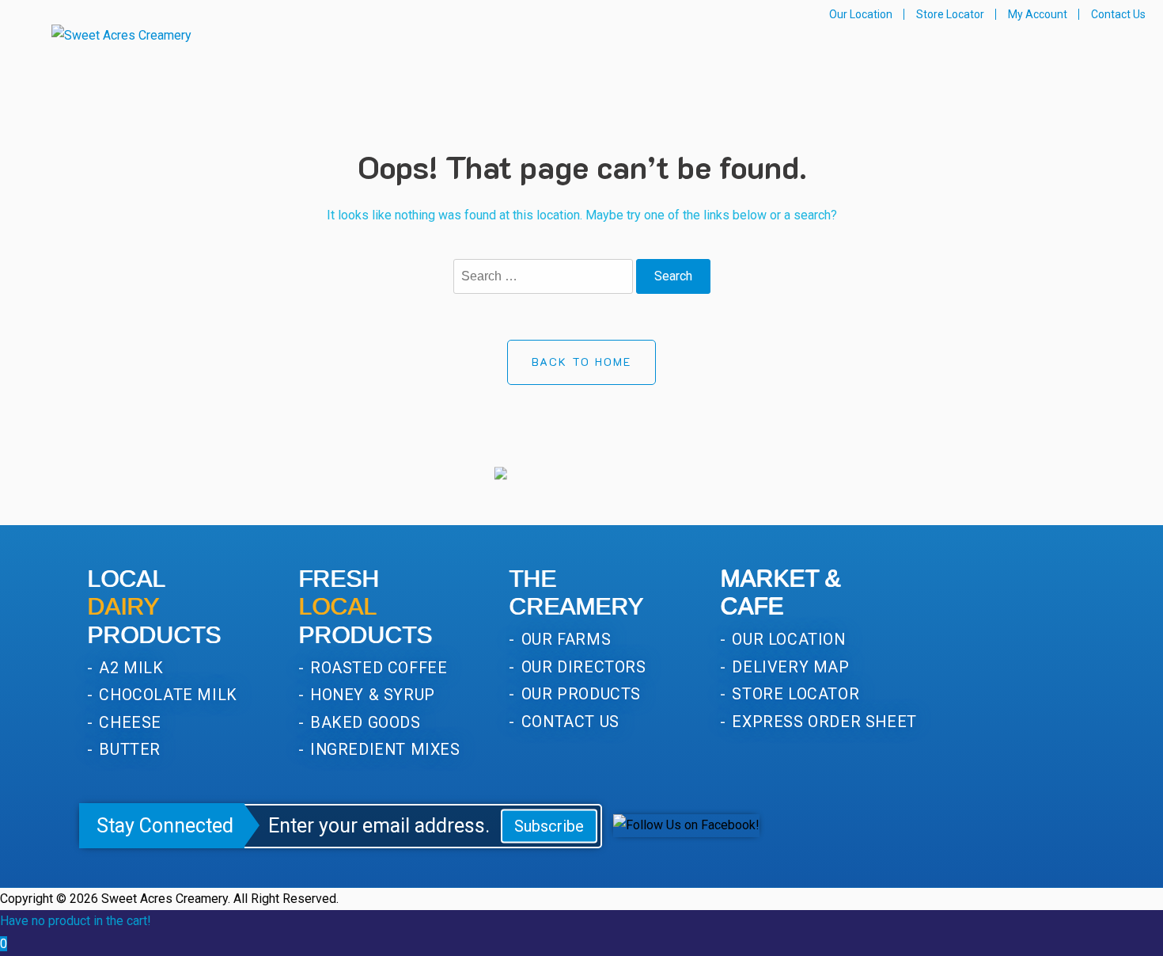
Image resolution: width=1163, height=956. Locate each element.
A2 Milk (129, 668)
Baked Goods (363, 723)
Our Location (860, 14)
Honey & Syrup (370, 695)
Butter (128, 750)
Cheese (128, 723)
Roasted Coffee (377, 668)
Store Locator (950, 14)
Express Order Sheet (822, 722)
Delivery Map (789, 667)
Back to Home (581, 361)
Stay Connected (165, 825)
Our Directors (581, 667)
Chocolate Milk (166, 695)
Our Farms (564, 639)
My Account (1037, 14)
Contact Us (1118, 14)
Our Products (579, 694)
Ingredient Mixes (383, 750)
